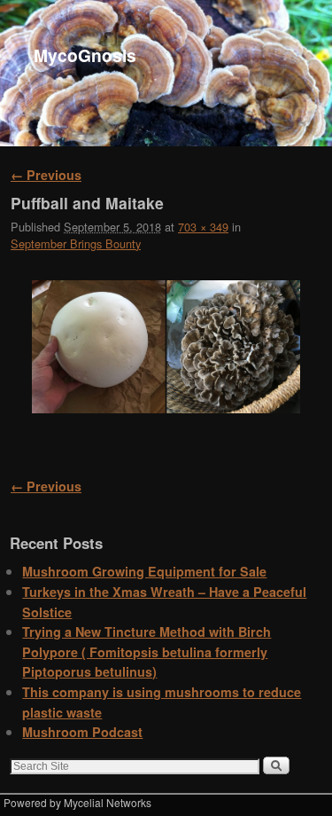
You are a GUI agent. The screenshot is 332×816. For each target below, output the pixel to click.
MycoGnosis (85, 55)
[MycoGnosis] (166, 73)
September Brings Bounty (76, 243)
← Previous (46, 175)
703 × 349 (203, 226)
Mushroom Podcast (82, 732)
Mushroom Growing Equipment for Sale (144, 571)
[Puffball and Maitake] (166, 346)
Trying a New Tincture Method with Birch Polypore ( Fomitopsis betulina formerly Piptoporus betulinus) (146, 651)
